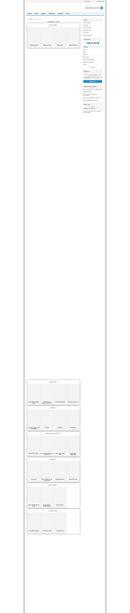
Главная (29, 13)
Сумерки (52, 408)
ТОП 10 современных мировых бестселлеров (90, 95)
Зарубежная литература (88, 62)
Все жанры (92, 67)
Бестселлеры (86, 25)
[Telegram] (93, 43)
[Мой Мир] (98, 43)
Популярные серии (87, 30)
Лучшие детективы (87, 91)
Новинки (43, 13)
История (85, 64)
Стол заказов (86, 32)
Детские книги (86, 57)
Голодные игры (52, 511)
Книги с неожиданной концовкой (90, 100)
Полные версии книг (87, 35)
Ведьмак (52, 459)
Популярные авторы (87, 27)
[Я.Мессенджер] (87, 43)
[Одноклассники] (91, 43)
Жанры (36, 13)
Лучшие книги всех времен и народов (91, 97)
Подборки (60, 13)
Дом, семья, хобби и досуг (89, 59)
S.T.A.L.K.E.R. (53, 25)
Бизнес (84, 49)
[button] (91, 1)
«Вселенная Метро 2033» (52, 433)
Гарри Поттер (53, 382)
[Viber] (94, 43)
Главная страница (87, 22)
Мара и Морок (53, 485)
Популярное (51, 13)
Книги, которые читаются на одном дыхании (93, 89)
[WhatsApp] (96, 43)
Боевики (84, 52)
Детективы (85, 54)
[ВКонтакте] (89, 43)
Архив (67, 13)
